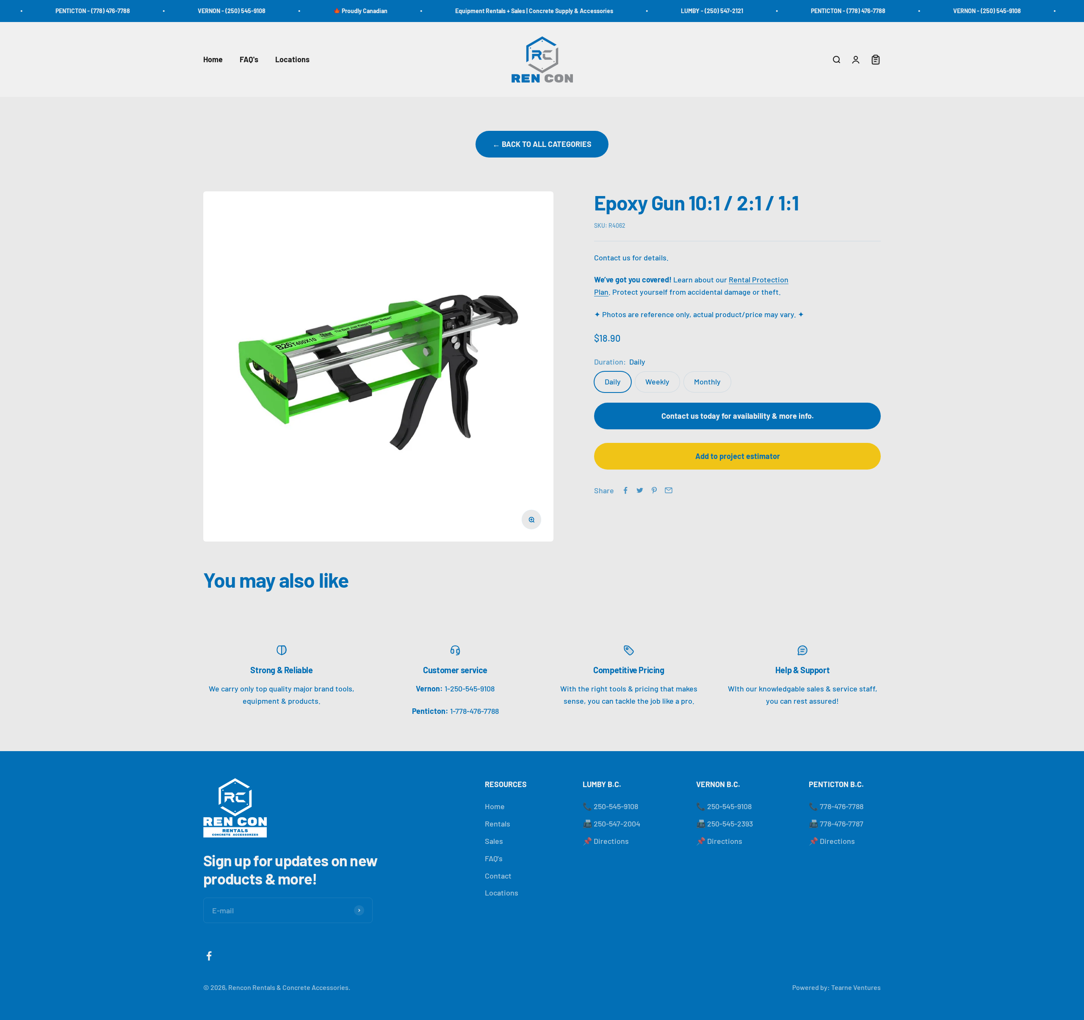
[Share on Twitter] (640, 490)
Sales (494, 841)
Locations (292, 59)
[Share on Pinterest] (654, 490)
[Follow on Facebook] (209, 956)
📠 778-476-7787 (836, 823)
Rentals (497, 823)
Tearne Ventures (856, 987)
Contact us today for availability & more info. (737, 415)
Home (213, 59)
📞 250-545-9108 (610, 806)
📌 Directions (606, 841)
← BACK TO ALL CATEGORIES (542, 144)
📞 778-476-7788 (836, 806)
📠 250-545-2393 (724, 823)
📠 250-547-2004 (611, 823)
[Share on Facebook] (625, 490)
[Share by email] (668, 490)
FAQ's (249, 59)
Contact (498, 875)
